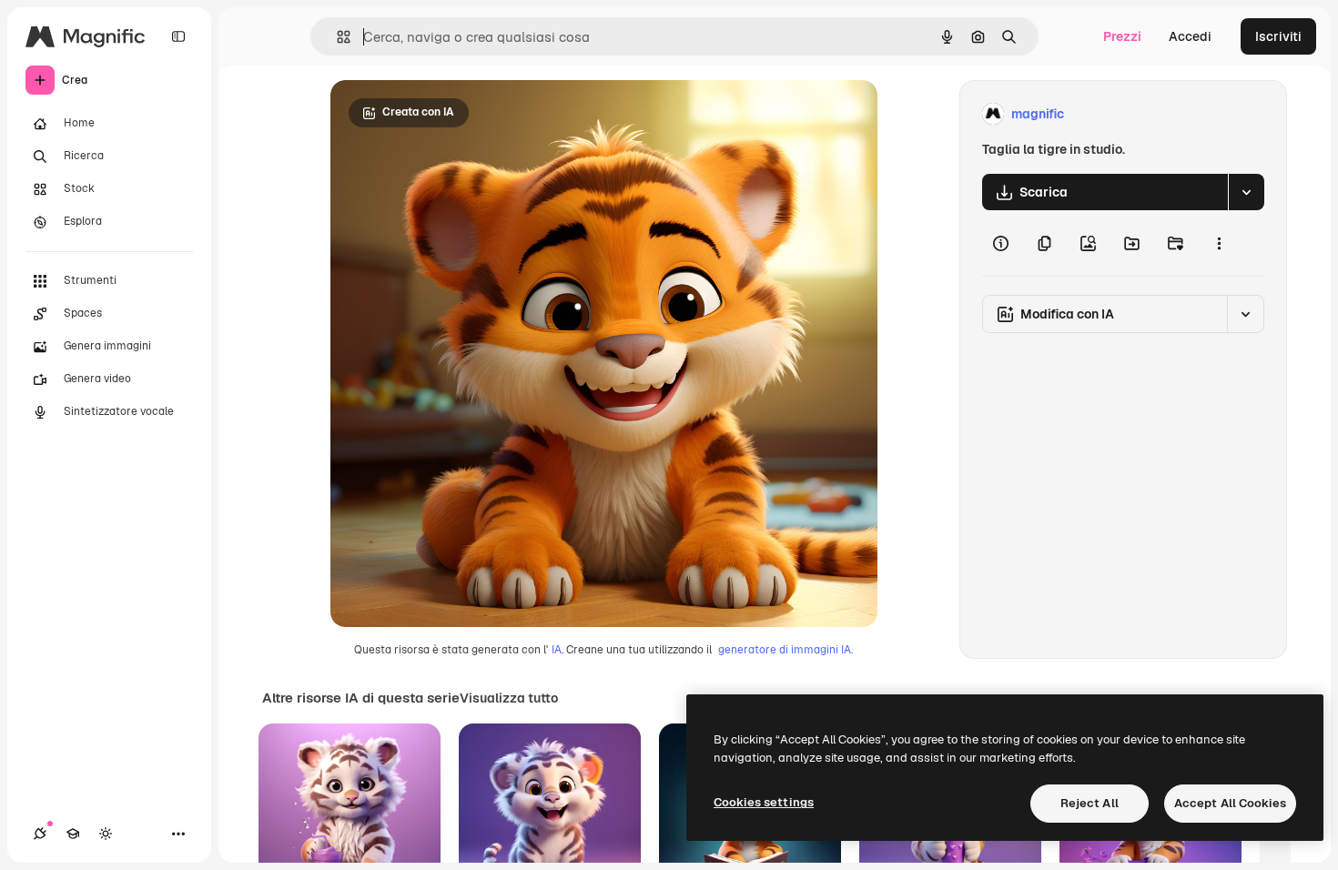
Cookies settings (764, 802)
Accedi (1190, 36)
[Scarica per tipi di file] (1246, 192)
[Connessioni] (40, 833)
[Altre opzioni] (1219, 243)
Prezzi (1122, 36)
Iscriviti (1278, 36)
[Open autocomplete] (336, 37)
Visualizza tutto (509, 698)
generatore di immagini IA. (785, 649)
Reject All (1089, 803)
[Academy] (72, 833)
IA (557, 649)
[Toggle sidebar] (178, 36)
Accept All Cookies (1230, 803)
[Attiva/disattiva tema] (105, 833)
